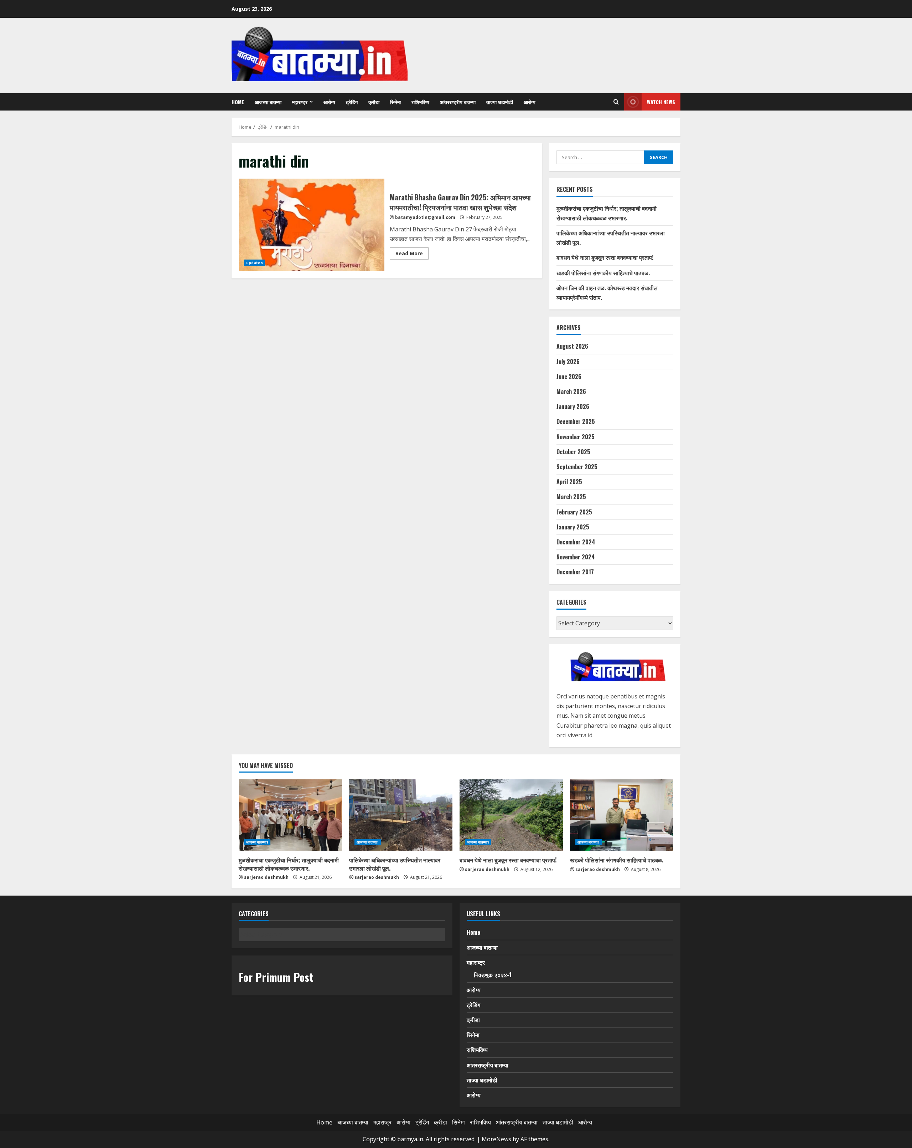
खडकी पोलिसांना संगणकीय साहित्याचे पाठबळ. (603, 272)
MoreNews (496, 1139)
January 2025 (572, 527)
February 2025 (574, 512)
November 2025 (575, 436)
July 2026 (568, 361)
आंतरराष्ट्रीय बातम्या (458, 102)
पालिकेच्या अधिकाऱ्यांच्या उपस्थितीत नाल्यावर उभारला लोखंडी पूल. (394, 864)
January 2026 (572, 406)
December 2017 (575, 572)
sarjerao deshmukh (266, 877)
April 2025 (569, 481)
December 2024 (575, 542)
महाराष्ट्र (299, 102)
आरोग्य (329, 102)
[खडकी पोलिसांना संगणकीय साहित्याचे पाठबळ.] (621, 815)
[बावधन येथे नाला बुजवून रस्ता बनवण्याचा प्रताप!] (511, 815)
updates (254, 262)
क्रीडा (373, 102)
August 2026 (572, 346)
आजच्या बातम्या (268, 102)
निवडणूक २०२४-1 (493, 974)
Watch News (661, 102)
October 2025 (573, 451)
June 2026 (568, 376)
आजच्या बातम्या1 (257, 842)
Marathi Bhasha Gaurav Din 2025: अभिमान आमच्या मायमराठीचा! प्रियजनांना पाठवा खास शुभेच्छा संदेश (311, 225)
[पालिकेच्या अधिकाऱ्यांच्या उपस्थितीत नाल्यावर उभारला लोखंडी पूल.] (400, 815)
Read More (412, 255)
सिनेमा (395, 102)
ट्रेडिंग (352, 102)
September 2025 (576, 466)
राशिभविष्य (420, 102)
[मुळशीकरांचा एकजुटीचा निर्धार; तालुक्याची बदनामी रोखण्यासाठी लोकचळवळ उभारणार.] (290, 815)
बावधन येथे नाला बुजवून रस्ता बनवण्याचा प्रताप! (604, 257)
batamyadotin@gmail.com (425, 217)
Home (238, 102)
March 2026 (571, 391)
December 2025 (575, 421)
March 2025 (571, 496)
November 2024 (575, 557)
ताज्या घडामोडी (499, 102)
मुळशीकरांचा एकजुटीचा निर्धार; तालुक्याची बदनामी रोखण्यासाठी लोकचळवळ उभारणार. (289, 864)
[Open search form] (616, 102)
